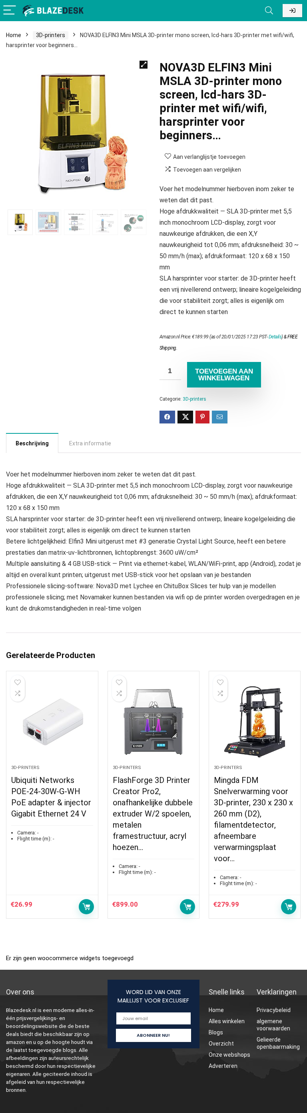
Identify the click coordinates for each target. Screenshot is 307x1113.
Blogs (216, 1032)
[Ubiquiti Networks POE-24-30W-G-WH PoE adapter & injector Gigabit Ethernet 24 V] (52, 722)
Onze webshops (229, 1055)
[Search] (269, 10)
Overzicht (221, 1043)
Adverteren (223, 1066)
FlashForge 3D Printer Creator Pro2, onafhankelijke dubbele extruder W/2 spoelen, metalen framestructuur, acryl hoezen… (153, 813)
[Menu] (9, 10)
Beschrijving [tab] (32, 443)
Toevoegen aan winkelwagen (224, 375)
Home (13, 35)
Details (275, 337)
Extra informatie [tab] (90, 443)
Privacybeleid (274, 1010)
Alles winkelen (227, 1021)
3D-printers (50, 35)
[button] (144, 65)
